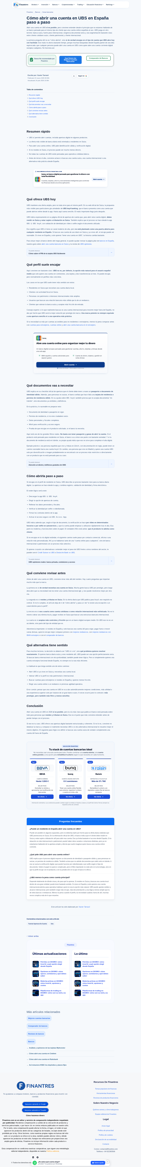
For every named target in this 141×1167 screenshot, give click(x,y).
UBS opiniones (86, 244)
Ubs (52, 924)
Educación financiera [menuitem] (94, 5)
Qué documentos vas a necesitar (40, 104)
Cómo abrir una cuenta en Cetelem (42, 1053)
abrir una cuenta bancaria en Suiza (55, 244)
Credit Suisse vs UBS (46, 553)
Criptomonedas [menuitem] (67, 5)
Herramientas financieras (106, 1093)
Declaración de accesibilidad (105, 1139)
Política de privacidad (106, 1130)
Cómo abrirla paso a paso (37, 107)
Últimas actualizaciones (49, 953)
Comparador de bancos (37, 1026)
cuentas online (55, 325)
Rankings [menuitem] (109, 5)
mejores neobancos (80, 632)
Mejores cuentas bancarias (39, 1018)
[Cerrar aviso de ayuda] (107, 1161)
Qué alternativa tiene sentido (38, 114)
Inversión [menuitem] (44, 5)
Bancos (37, 12)
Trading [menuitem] (80, 5)
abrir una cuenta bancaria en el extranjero (79, 325)
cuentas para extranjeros (39, 325)
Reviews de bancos (36, 1034)
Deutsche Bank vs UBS (65, 553)
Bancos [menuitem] (55, 5)
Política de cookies (106, 1135)
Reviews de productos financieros (105, 1098)
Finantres (30, 12)
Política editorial (52, 1151)
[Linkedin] (33, 1157)
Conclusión (32, 117)
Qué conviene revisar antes (38, 110)
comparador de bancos (55, 635)
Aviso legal (106, 1126)
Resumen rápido (34, 95)
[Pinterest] (37, 1157)
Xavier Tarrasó (84, 907)
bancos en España (107, 241)
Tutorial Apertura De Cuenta (37, 924)
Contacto (105, 1144)
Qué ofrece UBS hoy (36, 98)
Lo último (81, 953)
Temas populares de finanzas (106, 1089)
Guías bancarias (47, 12)
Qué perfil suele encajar (37, 101)
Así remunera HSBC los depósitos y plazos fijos (47, 1065)
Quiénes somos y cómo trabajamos (106, 1110)
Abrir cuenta (69, 365)
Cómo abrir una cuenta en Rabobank (43, 1059)
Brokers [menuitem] (34, 5)
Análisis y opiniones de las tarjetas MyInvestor (47, 1048)
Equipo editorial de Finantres (105, 1114)
